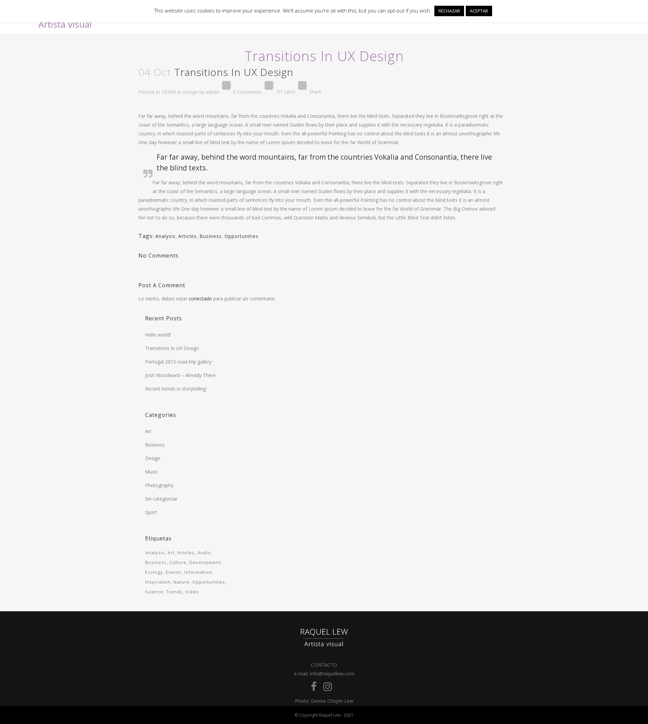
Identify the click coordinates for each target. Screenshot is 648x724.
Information (198, 572)
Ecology (154, 572)
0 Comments (247, 91)
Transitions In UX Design (172, 348)
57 (286, 91)
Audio (204, 552)
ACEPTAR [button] (479, 11)
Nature (181, 582)
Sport (151, 512)
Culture (178, 562)
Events (174, 572)
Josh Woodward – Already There (180, 375)
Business (210, 236)
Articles (187, 236)
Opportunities (241, 236)
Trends (174, 592)
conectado (200, 298)
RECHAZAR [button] (449, 11)
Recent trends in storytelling (175, 388)
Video (192, 592)
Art (148, 431)
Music (151, 471)
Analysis (165, 236)
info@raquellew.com (332, 673)
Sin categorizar (161, 498)
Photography (159, 485)
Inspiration (158, 582)
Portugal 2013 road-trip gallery (178, 361)
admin (212, 91)
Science (154, 592)
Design (190, 91)
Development (205, 562)
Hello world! (158, 334)
